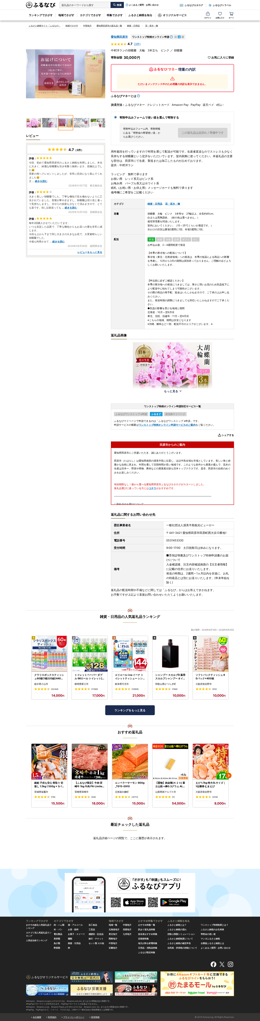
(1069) (135, 689)
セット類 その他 (96, 943)
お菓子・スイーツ (76, 934)
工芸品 (92, 929)
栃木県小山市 (41, 683)
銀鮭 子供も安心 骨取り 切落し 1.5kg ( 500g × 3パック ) (49, 784)
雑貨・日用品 (133, 25)
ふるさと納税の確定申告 (179, 943)
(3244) (54, 689)
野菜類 (57, 947)
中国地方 (127, 925)
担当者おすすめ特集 (147, 934)
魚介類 (57, 943)
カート (231, 18)
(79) (53, 797)
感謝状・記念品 (96, 934)
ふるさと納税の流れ (177, 929)
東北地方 (113, 934)
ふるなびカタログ (194, 5)
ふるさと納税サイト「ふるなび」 (44, 25)
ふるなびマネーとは (123, 96)
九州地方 (127, 934)
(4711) (135, 797)
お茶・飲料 (73, 929)
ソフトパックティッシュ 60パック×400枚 (210, 676)
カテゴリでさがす (90, 15)
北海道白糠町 (122, 791)
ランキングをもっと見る (130, 710)
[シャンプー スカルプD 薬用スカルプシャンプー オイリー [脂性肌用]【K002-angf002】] (170, 654)
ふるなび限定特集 (146, 952)
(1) (173, 797)
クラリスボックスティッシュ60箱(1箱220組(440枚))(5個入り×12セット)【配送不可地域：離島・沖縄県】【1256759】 (49, 676)
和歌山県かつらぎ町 (165, 683)
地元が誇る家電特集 (147, 943)
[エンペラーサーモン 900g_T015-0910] (130, 762)
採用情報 (95, 1017)
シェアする (228, 435)
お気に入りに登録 (222, 57)
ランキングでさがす (41, 15)
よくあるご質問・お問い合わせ (144, 5)
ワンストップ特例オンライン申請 (150, 36)
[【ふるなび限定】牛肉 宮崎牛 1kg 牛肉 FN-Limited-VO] (90, 762)
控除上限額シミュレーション (181, 934)
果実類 (57, 938)
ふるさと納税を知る (140, 15)
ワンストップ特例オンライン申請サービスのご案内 (167, 424)
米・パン (58, 929)
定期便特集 (143, 938)
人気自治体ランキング (36, 940)
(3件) (137, 44)
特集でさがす (115, 15)
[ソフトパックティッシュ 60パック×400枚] (211, 654)
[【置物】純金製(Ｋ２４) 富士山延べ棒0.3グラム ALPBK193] (170, 762)
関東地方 (113, 938)
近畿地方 (113, 947)
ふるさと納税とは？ (177, 925)
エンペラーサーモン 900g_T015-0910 (130, 784)
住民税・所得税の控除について (182, 947)
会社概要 (37, 1017)
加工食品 (93, 925)
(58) (93, 797)
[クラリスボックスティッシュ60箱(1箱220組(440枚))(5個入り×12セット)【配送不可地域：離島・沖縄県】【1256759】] (49, 654)
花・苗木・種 (151, 25)
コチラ (152, 488)
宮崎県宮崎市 (81, 791)
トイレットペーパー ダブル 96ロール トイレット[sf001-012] (90, 676)
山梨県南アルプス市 (165, 791)
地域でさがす (66, 15)
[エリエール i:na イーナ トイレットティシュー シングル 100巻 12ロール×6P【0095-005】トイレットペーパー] (130, 654)
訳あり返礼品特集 (146, 929)
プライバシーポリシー (73, 1017)
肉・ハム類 (59, 925)
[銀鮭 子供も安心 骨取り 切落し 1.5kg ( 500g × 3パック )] (49, 762)
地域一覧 (113, 925)
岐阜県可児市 (122, 683)
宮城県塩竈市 (41, 791)
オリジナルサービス (175, 15)
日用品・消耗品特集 (147, 947)
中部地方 (87, 25)
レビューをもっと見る (89, 252)
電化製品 (58, 934)
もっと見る (171, 391)
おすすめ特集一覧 (146, 925)
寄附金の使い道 (208, 934)
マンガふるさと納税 (210, 938)
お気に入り (220, 18)
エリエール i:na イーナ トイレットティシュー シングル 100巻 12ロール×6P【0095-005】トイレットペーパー (129, 676)
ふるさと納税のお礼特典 (212, 929)
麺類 (70, 938)
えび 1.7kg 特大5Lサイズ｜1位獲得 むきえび (211, 784)
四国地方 (127, 929)
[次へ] (229, 775)
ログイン (207, 18)
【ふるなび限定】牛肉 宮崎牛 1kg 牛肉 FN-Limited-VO (89, 784)
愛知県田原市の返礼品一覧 (109, 25)
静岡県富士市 (81, 683)
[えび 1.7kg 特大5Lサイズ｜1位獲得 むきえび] (211, 762)
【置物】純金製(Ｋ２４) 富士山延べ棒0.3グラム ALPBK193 (170, 784)
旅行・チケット (96, 938)
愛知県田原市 (119, 36)
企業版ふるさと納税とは (212, 943)
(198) (175, 689)
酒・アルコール (75, 925)
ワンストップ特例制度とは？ (214, 925)
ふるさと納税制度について (180, 938)
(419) (215, 797)
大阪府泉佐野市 (204, 683)
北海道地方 (114, 929)
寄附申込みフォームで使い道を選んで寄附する (149, 117)
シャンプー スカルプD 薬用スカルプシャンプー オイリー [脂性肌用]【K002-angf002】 (170, 676)
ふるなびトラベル (222, 5)
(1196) (94, 689)
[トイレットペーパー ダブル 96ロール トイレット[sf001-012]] (90, 654)
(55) (214, 689)
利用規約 (52, 1017)
